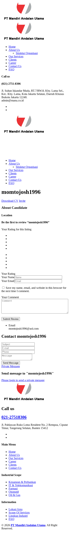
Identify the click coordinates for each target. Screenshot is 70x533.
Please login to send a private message (23, 380)
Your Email (7, 280)
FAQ (11, 69)
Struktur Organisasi (27, 53)
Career (12, 62)
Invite (22, 200)
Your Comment (10, 297)
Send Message (10, 363)
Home (12, 46)
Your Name (8, 277)
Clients (13, 59)
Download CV (9, 200)
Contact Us (15, 66)
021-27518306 (14, 417)
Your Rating (8, 273)
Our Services (16, 56)
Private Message (10, 366)
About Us (14, 49)
